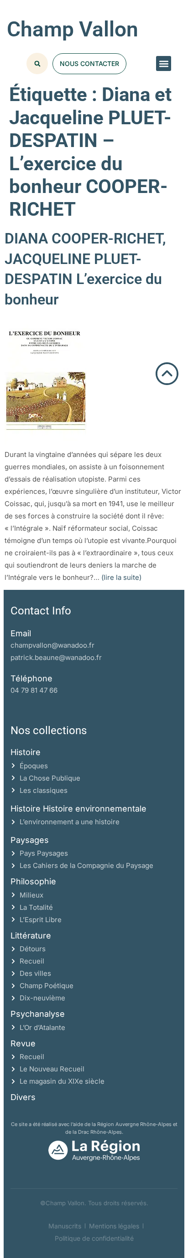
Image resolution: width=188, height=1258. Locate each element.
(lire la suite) (121, 577)
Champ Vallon (72, 29)
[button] (163, 63)
